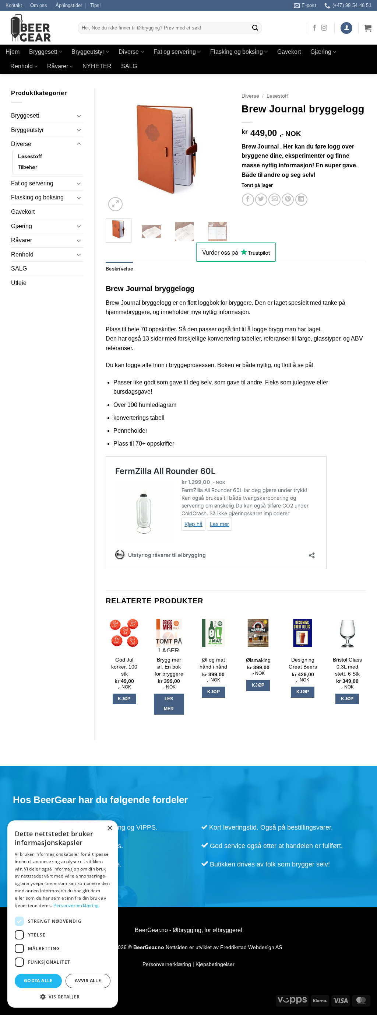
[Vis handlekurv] (367, 28)
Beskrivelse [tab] (119, 269)
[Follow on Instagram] (324, 28)
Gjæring (320, 52)
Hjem (13, 52)
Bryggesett (43, 52)
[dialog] (62, 914)
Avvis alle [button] (88, 980)
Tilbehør (27, 167)
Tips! (95, 5)
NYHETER (97, 66)
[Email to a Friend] (274, 199)
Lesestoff (30, 156)
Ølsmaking (258, 660)
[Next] (218, 150)
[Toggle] (78, 115)
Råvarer (57, 66)
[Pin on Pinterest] (288, 199)
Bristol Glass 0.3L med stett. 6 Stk (347, 666)
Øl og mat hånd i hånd (213, 663)
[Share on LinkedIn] (301, 199)
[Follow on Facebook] (314, 28)
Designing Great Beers (303, 663)
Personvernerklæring (166, 964)
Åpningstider (69, 5)
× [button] (109, 828)
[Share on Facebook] (248, 199)
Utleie (19, 283)
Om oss (38, 5)
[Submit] (255, 28)
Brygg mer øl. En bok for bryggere (169, 666)
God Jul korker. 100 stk (124, 666)
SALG (129, 66)
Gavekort (289, 52)
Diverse (129, 52)
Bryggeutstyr (87, 52)
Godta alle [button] (38, 980)
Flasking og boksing (236, 52)
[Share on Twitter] (261, 199)
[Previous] (117, 150)
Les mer (169, 704)
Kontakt (14, 5)
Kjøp (124, 699)
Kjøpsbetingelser (215, 964)
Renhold (21, 66)
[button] (346, 28)
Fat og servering (175, 52)
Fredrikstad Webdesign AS (251, 947)
